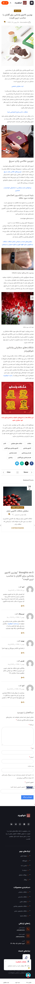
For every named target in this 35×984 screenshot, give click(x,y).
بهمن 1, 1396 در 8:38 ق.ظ (16, 644)
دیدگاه (31, 725)
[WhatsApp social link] (22, 463)
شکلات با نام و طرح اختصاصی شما (17, 112)
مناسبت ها (17, 11)
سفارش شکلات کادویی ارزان (17, 511)
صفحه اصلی (23, 856)
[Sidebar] (32, 297)
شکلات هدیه (23, 916)
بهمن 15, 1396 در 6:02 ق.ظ (15, 689)
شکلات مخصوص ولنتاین (20, 906)
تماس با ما (24, 866)
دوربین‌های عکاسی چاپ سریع (12, 172)
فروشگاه (24, 861)
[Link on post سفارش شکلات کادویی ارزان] (17, 496)
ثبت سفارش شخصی (17, 86)
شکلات (29, 444)
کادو (5, 444)
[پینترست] (24, 824)
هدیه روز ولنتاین (26, 453)
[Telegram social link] (17, 463)
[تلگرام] (15, 824)
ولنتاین (10, 458)
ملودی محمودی (19, 515)
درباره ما (24, 870)
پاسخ (22, 606)
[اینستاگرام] (28, 824)
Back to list (17, 472)
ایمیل (31, 757)
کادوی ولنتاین (27, 448)
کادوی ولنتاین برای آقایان (11, 448)
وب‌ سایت (31, 766)
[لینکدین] (11, 824)
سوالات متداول (23, 875)
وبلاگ (25, 880)
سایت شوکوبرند (7, 375)
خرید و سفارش (19, 507)
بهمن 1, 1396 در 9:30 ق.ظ (16, 664)
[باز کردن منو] (32, 3)
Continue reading (17, 528)
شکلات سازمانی (22, 892)
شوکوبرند (22, 815)
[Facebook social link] (32, 463)
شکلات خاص (23, 902)
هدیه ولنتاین (13, 453)
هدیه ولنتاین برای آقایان (24, 458)
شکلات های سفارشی (16, 444)
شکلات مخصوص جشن (20, 911)
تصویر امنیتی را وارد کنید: (17, 787)
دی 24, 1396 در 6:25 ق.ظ (16, 590)
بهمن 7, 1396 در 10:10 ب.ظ (15, 617)
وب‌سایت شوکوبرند (13, 624)
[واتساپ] (20, 824)
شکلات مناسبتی (22, 897)
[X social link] (27, 463)
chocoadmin (24, 22)
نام (32, 748)
